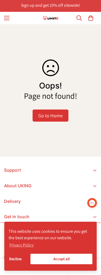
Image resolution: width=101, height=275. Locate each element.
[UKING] (50, 18)
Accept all (61, 258)
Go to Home (50, 115)
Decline (15, 258)
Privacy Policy (21, 245)
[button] (91, 18)
